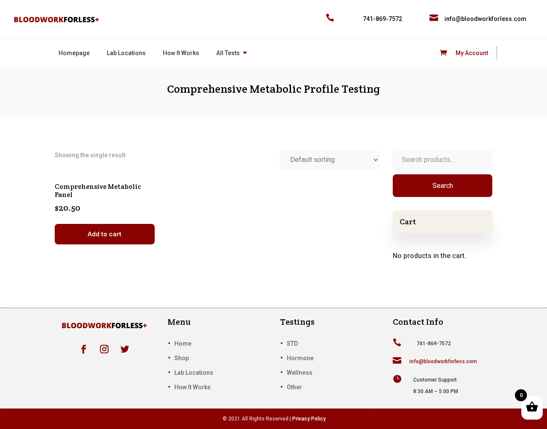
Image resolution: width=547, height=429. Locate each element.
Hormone (300, 358)
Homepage (74, 53)
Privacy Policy (309, 419)
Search (442, 186)
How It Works (181, 53)
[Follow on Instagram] (104, 349)
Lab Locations (126, 53)
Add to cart (104, 234)
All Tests (228, 53)
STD (292, 343)
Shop (181, 358)
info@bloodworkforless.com (485, 18)
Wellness (299, 372)
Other (294, 387)
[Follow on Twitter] (124, 349)
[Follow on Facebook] (83, 349)
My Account (472, 53)
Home (182, 343)
